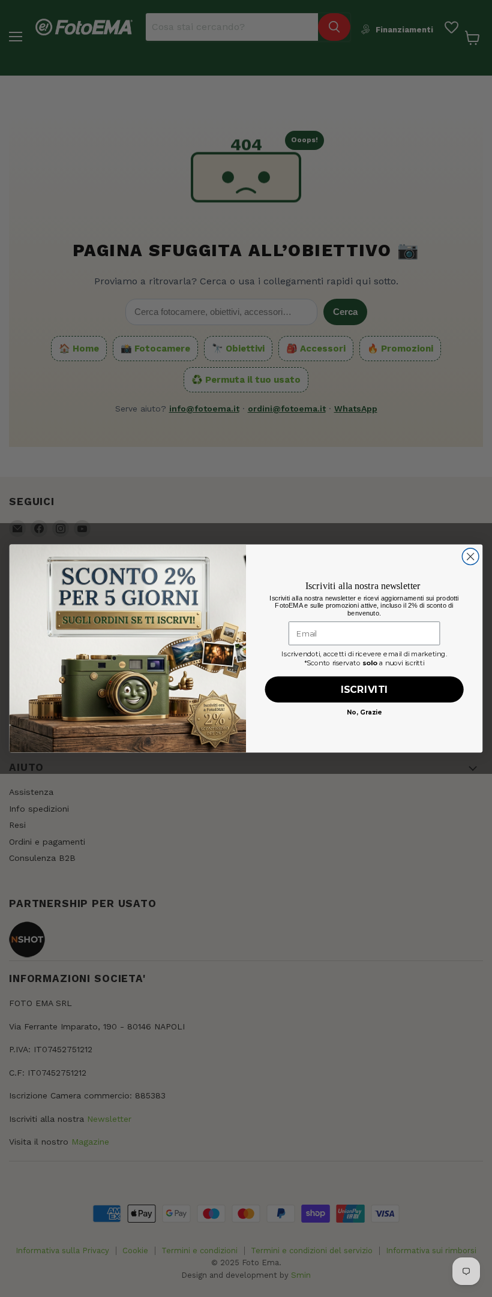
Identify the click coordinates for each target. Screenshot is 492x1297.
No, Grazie (364, 712)
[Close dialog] (470, 556)
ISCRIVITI (364, 689)
